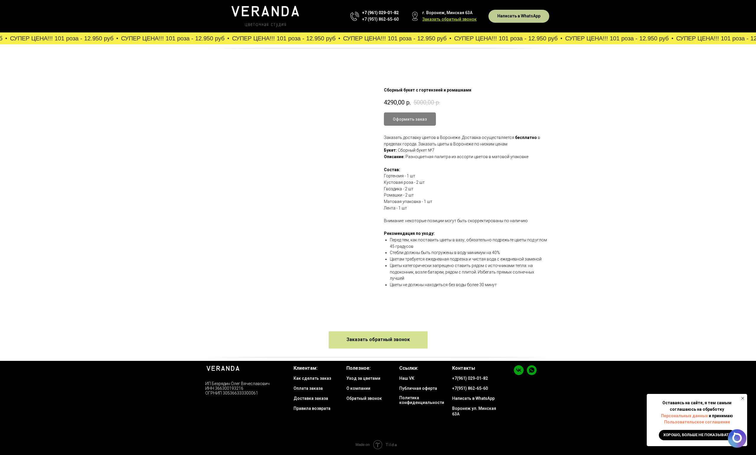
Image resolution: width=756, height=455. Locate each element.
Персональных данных (684, 415)
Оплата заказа (308, 388)
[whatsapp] (532, 373)
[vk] (519, 373)
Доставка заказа (311, 398)
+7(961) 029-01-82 (470, 378)
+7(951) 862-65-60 (470, 388)
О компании (358, 388)
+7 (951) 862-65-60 (380, 19)
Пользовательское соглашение (697, 422)
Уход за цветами (363, 378)
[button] (449, 19)
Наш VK (406, 378)
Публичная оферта (418, 388)
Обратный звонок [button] (364, 398)
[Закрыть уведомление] (743, 398)
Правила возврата (312, 408)
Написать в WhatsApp (473, 398)
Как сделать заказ (312, 378)
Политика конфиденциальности (421, 400)
